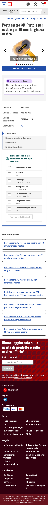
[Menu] (4, 4)
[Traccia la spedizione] (28, 4)
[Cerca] (43, 11)
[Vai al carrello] (43, 4)
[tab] (24, 133)
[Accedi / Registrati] (35, 4)
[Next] (42, 50)
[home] (3, 18)
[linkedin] (5, 399)
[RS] (10, 4)
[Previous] (5, 50)
